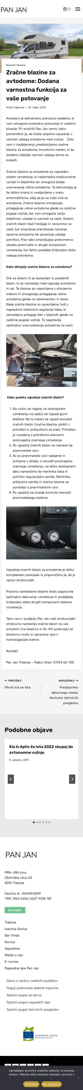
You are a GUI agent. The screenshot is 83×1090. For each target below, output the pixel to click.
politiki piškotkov (41, 1078)
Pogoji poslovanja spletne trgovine (32, 988)
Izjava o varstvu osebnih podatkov (32, 981)
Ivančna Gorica (16, 929)
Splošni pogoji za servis (24, 995)
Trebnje (10, 922)
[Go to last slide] (11, 779)
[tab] (34, 822)
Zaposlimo (12, 948)
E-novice (11, 961)
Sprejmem (31, 1084)
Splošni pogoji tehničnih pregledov (33, 1009)
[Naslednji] (72, 779)
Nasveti (10, 65)
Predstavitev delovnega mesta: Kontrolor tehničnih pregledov (64, 692)
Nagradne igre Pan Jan (22, 968)
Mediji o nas (14, 955)
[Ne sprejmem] (78, 1078)
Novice (21, 65)
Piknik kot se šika (17, 684)
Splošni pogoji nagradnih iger (28, 1002)
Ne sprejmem (51, 1084)
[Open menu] (77, 9)
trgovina (19, 107)
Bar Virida (12, 935)
